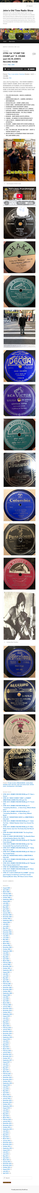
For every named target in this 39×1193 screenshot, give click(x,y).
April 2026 (6, 890)
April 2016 (6, 1093)
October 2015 (6, 1104)
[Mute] (28, 69)
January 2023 (6, 945)
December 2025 (7, 895)
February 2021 (7, 983)
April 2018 (6, 1047)
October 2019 (6, 1012)
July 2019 (5, 1018)
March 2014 (6, 1138)
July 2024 (5, 924)
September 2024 (7, 920)
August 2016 (6, 1085)
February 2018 (7, 1050)
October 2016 (6, 1081)
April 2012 (6, 1173)
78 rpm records (12, 783)
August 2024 (6, 922)
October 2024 (6, 918)
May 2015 (5, 1114)
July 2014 (5, 1131)
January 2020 (6, 1006)
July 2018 (5, 1041)
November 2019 (7, 1010)
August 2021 (6, 972)
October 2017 (6, 1058)
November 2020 (7, 989)
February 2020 (7, 1005)
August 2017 (6, 1062)
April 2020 (6, 1001)
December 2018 (7, 1031)
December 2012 (7, 1163)
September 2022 (7, 951)
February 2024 (7, 930)
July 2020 (5, 997)
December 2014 (7, 1123)
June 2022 (6, 955)
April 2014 (6, 1137)
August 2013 (6, 1150)
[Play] (5, 69)
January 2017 (6, 1075)
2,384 (34, 54)
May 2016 (5, 1091)
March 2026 (6, 892)
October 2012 (6, 1167)
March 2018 (6, 1049)
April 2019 (6, 1024)
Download (21, 74)
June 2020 (6, 999)
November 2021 (7, 966)
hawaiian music (7, 784)
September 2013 (7, 1148)
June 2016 (6, 1089)
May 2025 (5, 907)
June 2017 (6, 1066)
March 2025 (6, 911)
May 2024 (5, 928)
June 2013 (6, 1154)
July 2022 (5, 953)
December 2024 (7, 915)
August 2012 (6, 1169)
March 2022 (6, 960)
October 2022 (6, 949)
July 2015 (5, 1110)
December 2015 (7, 1100)
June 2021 (6, 976)
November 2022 (7, 947)
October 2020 (6, 991)
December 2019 (7, 1008)
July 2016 (5, 1087)
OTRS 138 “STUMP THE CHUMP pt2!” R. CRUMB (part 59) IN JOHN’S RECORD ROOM (14, 57)
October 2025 (6, 897)
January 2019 (6, 1029)
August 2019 (6, 1016)
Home (4, 41)
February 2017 (7, 1073)
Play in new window (13, 74)
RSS (10, 78)
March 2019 (6, 1026)
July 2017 (5, 1064)
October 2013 (6, 1146)
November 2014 (7, 1125)
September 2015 (7, 1106)
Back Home (12, 41)
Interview (14, 784)
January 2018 (6, 1052)
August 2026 (6, 888)
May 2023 (5, 939)
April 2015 (6, 1116)
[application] (19, 69)
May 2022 (5, 957)
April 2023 (6, 941)
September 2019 (7, 1014)
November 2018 (7, 1033)
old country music (24, 784)
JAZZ (18, 784)
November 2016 (7, 1079)
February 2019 (7, 1027)
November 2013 (7, 1144)
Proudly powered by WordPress (19, 1189)
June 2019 (6, 1020)
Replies (18, 786)
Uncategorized (10, 786)
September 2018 (7, 1037)
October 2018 (6, 1035)
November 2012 (7, 1165)
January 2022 (6, 964)
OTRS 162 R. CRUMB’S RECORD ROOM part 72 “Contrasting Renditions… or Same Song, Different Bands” (17, 813)
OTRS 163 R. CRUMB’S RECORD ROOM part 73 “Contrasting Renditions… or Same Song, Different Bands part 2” (19, 807)
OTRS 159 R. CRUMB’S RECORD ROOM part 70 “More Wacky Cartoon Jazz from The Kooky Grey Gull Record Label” (18, 828)
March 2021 (6, 982)
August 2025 (6, 901)
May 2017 (5, 1068)
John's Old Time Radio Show (18, 10)
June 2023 (6, 937)
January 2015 (6, 1121)
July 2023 (5, 936)
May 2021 (5, 978)
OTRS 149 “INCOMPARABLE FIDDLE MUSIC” (15, 867)
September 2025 (7, 899)
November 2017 (7, 1056)
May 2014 (5, 1135)
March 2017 (6, 1071)
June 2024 (6, 926)
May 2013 (5, 1156)
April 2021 (6, 980)
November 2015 (7, 1102)
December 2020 (7, 987)
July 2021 (5, 974)
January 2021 (6, 985)
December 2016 (7, 1077)
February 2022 (7, 962)
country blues (29, 783)
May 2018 (5, 1045)
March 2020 (6, 1003)
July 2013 (5, 1152)
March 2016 (6, 1095)
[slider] (32, 69)
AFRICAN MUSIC (20, 783)
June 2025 (6, 905)
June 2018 (6, 1043)
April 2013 (6, 1158)
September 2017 (7, 1060)
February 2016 (7, 1096)
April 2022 (6, 959)
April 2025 (6, 909)
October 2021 (6, 968)
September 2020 (7, 993)
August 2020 (6, 995)
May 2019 (5, 1022)
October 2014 (6, 1127)
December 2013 (7, 1142)
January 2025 (6, 913)
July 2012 (5, 1171)
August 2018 (6, 1039)
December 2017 (7, 1054)
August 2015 (6, 1108)
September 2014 (7, 1129)
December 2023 (7, 932)
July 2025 (5, 903)
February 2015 (7, 1119)
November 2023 (7, 934)
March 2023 (6, 943)
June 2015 (6, 1112)
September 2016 (7, 1083)
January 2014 (6, 1140)
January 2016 (6, 1098)
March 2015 (6, 1117)
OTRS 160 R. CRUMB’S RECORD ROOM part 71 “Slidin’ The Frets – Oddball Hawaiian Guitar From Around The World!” (18, 823)
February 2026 (7, 893)
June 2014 (6, 1133)
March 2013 (6, 1160)
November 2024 (7, 916)
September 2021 (7, 970)
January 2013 (6, 1161)
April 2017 (6, 1070)
